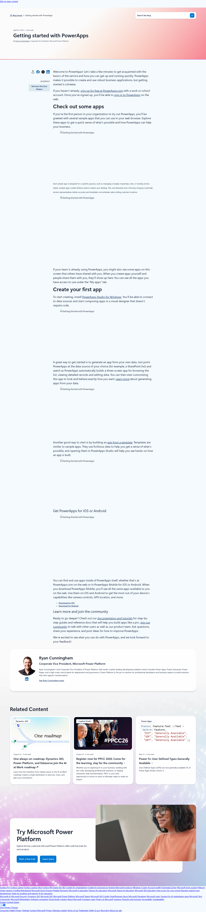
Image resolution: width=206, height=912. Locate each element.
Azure (125, 896)
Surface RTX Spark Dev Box (54, 887)
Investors (117, 899)
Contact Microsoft (38, 910)
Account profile (154, 887)
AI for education (46, 893)
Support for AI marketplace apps (175, 896)
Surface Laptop (17, 887)
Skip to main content (9, 1)
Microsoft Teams (83, 896)
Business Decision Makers (39, 87)
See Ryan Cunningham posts (51, 680)
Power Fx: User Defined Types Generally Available (164, 761)
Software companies (39, 899)
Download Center (168, 887)
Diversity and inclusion (131, 899)
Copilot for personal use (98, 887)
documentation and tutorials (115, 618)
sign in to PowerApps (127, 95)
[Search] (192, 15)
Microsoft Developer (137, 896)
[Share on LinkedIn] (48, 71)
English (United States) (9, 902)
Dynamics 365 (34, 896)
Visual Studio (54, 899)
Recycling (105, 910)
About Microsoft (74, 899)
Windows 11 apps (140, 887)
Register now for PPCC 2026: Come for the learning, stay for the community (100, 761)
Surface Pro (5, 887)
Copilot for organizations (76, 887)
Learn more (122, 379)
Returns (201, 887)
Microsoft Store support (187, 887)
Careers (63, 899)
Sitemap (25, 910)
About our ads (115, 910)
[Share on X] (43, 71)
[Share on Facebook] (38, 71)
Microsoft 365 (46, 896)
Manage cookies (60, 910)
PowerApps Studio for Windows (101, 297)
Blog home (17, 15)
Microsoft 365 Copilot (100, 896)
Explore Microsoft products (120, 887)
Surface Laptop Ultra (33, 887)
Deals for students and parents (25, 893)
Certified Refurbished (22, 890)
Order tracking (6, 890)
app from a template (119, 442)
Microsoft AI (5, 896)
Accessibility (147, 899)
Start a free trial (27, 859)
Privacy (49, 910)
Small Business (116, 896)
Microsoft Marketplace (20, 899)
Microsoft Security (19, 896)
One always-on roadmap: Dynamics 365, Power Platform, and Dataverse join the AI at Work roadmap (40, 763)
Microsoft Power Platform (64, 896)
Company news (88, 899)
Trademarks (84, 910)
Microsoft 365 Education (145, 890)
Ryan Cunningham (23, 41)
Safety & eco (94, 910)
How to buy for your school (168, 890)
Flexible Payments (60, 890)
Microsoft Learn (153, 896)
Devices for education (98, 890)
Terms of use (72, 910)
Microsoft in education (78, 890)
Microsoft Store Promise (42, 890)
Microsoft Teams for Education (121, 890)
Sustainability (158, 899)
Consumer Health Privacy (11, 910)
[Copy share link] (33, 71)
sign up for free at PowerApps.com (102, 90)
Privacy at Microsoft (104, 899)
